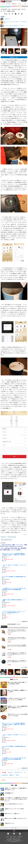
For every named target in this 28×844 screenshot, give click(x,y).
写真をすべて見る (15, 57)
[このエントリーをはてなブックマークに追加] (22, 14)
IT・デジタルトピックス (7, 539)
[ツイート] (9, 14)
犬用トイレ (24, 626)
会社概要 (14, 836)
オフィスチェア (10, 626)
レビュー (4, 537)
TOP (14, 831)
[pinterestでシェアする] (18, 14)
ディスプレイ (17, 626)
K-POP (17, 775)
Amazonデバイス (4, 626)
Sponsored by (19, 621)
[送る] (15, 14)
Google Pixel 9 (5, 775)
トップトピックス (12, 537)
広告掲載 (11, 836)
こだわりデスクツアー (18, 772)
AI (24, 772)
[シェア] (12, 14)
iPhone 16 (10, 772)
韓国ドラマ (12, 775)
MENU (23, 0)
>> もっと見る (24, 667)
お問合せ (7, 836)
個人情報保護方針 (19, 836)
